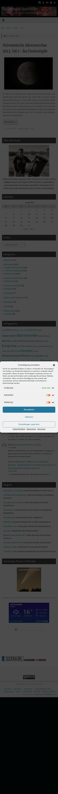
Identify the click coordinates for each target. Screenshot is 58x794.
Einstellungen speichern (29, 424)
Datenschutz (31, 429)
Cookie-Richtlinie (19, 429)
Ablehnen (29, 417)
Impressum (41, 429)
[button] (54, 365)
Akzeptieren (29, 409)
